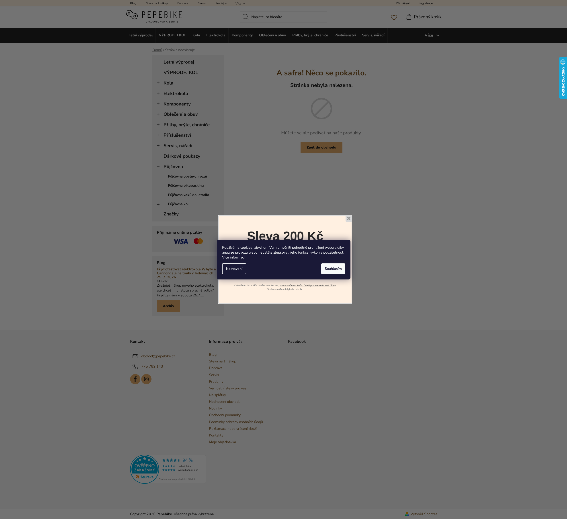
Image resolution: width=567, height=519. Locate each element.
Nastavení (234, 268)
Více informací (233, 257)
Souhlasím (333, 268)
